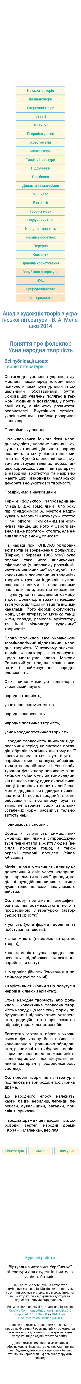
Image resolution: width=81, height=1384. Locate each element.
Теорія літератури (40, 160)
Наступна (66, 1151)
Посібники (40, 177)
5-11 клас (40, 194)
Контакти (40, 254)
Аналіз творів (40, 151)
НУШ (41, 280)
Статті (40, 116)
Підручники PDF (40, 220)
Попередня (14, 1151)
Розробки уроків (40, 134)
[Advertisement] (40, 42)
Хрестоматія (40, 142)
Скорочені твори (40, 108)
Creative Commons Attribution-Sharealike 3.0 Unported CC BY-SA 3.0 (40, 1312)
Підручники (40, 168)
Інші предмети (40, 298)
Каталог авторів (40, 90)
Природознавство (40, 289)
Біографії (40, 203)
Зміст (40, 1151)
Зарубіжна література (40, 272)
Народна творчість (40, 229)
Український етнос (40, 237)
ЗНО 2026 (40, 125)
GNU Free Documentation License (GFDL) (41, 1316)
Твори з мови (40, 211)
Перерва (40, 246)
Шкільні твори (40, 99)
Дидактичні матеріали (40, 185)
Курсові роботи (40, 1257)
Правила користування (40, 263)
